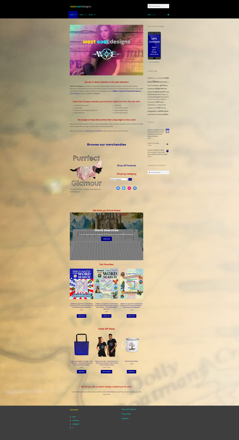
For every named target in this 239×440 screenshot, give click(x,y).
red (157, 101)
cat (165, 82)
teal (158, 107)
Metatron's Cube (160, 94)
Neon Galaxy (150, 99)
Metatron (151, 94)
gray (158, 85)
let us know (111, 392)
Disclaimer (125, 418)
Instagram (75, 424)
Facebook (75, 420)
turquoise (151, 111)
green (162, 85)
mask (167, 92)
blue (155, 81)
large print (151, 92)
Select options (107, 371)
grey (166, 85)
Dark (168, 82)
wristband (159, 114)
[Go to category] (130, 179)
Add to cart (81, 316)
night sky (163, 99)
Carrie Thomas (75, 93)
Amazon (97, 93)
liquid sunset (160, 92)
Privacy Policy (126, 414)
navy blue (150, 97)
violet (161, 111)
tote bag (163, 108)
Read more (82, 371)
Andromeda (156, 78)
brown (160, 82)
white (166, 111)
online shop (89, 131)
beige (167, 78)
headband (151, 89)
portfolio (98, 131)
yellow (165, 114)
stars (159, 105)
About (91, 15)
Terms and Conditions (129, 409)
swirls (155, 108)
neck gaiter (157, 97)
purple (149, 102)
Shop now (106, 239)
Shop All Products (126, 165)
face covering (152, 85)
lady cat (163, 88)
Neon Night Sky (156, 99)
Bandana (161, 78)
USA (157, 111)
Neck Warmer (165, 97)
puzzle (153, 102)
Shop (81, 15)
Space (156, 105)
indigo (157, 88)
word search (152, 114)
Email (74, 417)
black (150, 82)
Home (72, 15)
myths (167, 94)
